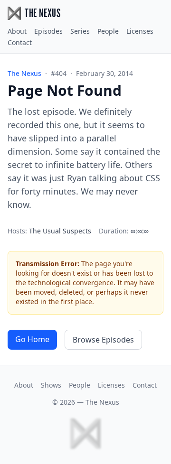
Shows (51, 385)
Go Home (32, 339)
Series (80, 31)
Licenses (139, 31)
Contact (20, 42)
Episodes (48, 31)
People (108, 31)
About (17, 31)
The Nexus (102, 402)
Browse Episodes (103, 339)
